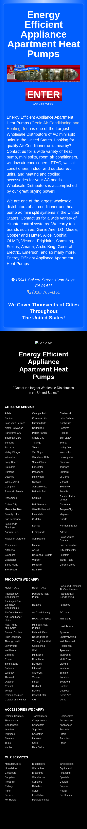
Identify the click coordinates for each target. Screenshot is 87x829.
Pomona (9, 472)
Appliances (66, 725)
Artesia (63, 532)
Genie (63, 699)
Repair (63, 790)
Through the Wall (41, 641)
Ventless (64, 668)
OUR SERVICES (16, 757)
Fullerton (64, 555)
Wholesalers (66, 763)
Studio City (38, 437)
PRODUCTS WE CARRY (22, 579)
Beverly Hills (12, 514)
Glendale (65, 462)
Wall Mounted (67, 641)
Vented (9, 690)
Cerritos (36, 498)
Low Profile (11, 645)
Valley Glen (66, 447)
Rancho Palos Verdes (67, 498)
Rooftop (64, 686)
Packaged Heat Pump (40, 595)
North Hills (65, 423)
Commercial (39, 645)
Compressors (39, 720)
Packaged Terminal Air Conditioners (70, 588)
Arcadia (64, 491)
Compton (10, 486)
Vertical (36, 677)
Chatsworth (66, 413)
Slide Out (37, 672)
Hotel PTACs (39, 587)
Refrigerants (66, 716)
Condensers (11, 725)
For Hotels (10, 799)
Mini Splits (65, 618)
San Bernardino (68, 545)
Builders (9, 668)
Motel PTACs (12, 587)
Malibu (36, 545)
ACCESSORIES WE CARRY (24, 709)
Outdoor (9, 681)
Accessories (66, 720)
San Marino (38, 538)
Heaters (36, 604)
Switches (10, 734)
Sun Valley (65, 437)
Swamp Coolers (13, 632)
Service (9, 795)
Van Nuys (37, 452)
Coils (35, 743)
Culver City (11, 504)
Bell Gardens (39, 504)
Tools (8, 743)
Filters (63, 734)
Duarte (63, 519)
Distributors (38, 763)
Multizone (37, 654)
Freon (63, 743)
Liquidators (11, 768)
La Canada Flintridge (11, 526)
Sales (35, 790)
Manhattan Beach (14, 509)
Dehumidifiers (40, 632)
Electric (64, 663)
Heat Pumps (66, 626)
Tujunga (36, 442)
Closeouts (10, 772)
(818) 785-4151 (45, 292)
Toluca (35, 447)
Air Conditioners (14, 612)
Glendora (10, 555)
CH (34, 699)
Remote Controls (14, 716)
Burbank (64, 472)
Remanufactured (14, 695)
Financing (65, 772)
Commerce (11, 545)
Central (9, 686)
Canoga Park (39, 413)
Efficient (9, 654)
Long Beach (11, 462)
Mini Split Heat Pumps (40, 626)
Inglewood (38, 476)
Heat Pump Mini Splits (11, 626)
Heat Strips (38, 747)
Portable (64, 677)
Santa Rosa (66, 559)
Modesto (37, 564)
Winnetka (10, 457)
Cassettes (37, 734)
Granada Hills (39, 418)
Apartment (65, 650)
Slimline (64, 672)
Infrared (36, 668)
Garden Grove (67, 564)
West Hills (65, 452)
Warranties (38, 768)
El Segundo (38, 532)
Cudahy (36, 519)
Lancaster (37, 467)
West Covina (12, 481)
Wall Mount (11, 650)
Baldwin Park (39, 491)
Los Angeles (66, 457)
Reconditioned (40, 637)
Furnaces (65, 604)
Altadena (10, 550)
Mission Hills (39, 423)
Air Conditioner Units (13, 619)
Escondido (11, 559)
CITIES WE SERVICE (19, 406)
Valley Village (12, 452)
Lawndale (37, 514)
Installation (38, 795)
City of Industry (68, 550)
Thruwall (9, 677)
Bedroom (65, 681)
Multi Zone (65, 659)
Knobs (8, 747)
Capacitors (38, 725)
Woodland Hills (40, 457)
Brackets (64, 729)
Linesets (36, 738)
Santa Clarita (39, 462)
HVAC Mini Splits (41, 618)
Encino (9, 418)
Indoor (35, 681)
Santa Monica (39, 486)
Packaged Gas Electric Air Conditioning (13, 604)
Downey (9, 476)
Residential (66, 645)
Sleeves (9, 738)
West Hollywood (41, 509)
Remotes (65, 738)
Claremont (65, 504)
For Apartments (40, 799)
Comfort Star (39, 695)
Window (9, 672)
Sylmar (63, 442)
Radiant (36, 686)
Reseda (64, 432)
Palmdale (10, 467)
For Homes (66, 795)
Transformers (39, 716)
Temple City (66, 509)
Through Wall (12, 641)
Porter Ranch (39, 432)
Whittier (36, 559)
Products (10, 781)
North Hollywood (14, 428)
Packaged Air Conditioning (67, 595)
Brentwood (11, 569)
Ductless (37, 663)
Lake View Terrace (15, 423)
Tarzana (9, 447)
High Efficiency (13, 637)
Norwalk (36, 481)
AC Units (64, 612)
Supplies (37, 729)
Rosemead (11, 498)
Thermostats (11, 720)
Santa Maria (11, 564)
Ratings (9, 786)
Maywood (65, 514)
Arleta (8, 413)
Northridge (38, 428)
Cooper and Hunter (15, 699)
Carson (64, 481)
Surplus (64, 786)
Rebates (36, 786)
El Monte (64, 476)
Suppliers (10, 777)
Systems (64, 632)
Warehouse (38, 777)
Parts (8, 790)
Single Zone (11, 663)
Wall (34, 650)
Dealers (64, 781)
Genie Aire (65, 695)
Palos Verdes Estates (67, 539)
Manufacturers (13, 763)
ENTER (43, 94)
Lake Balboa (67, 418)
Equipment (66, 768)
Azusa (35, 550)
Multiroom (65, 654)
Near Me (37, 569)
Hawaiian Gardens (15, 538)
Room (8, 659)
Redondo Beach (14, 491)
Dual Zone (38, 659)
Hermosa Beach (68, 525)
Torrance (64, 467)
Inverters (9, 729)
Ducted (36, 690)
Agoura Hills (11, 532)
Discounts (37, 772)
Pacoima (64, 428)
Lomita (36, 525)
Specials (64, 777)
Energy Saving (68, 637)
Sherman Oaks (13, 437)
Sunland (9, 442)
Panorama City (13, 432)
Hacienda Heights (42, 555)
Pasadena (38, 472)
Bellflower (65, 486)
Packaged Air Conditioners (12, 595)
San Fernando (13, 519)
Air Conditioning (41, 612)
